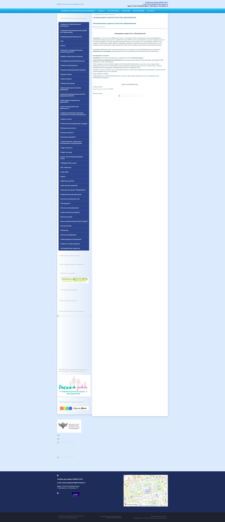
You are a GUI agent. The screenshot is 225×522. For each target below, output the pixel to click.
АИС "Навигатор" (66, 167)
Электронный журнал (68, 83)
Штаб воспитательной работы (70, 212)
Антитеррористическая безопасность (73, 61)
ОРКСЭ (63, 46)
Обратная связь (138, 11)
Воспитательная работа (68, 137)
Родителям (126, 11)
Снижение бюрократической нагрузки (73, 70)
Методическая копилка (68, 128)
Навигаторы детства (67, 181)
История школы (113, 11)
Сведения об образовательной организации (78, 11)
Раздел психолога (66, 148)
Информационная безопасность (71, 37)
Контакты (150, 11)
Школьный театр (66, 226)
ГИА (62, 41)
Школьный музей (66, 217)
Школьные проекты (67, 132)
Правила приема (66, 79)
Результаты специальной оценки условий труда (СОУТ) (71, 51)
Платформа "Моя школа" (69, 163)
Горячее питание (66, 74)
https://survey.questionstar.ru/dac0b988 (103, 89)
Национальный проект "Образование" (73, 190)
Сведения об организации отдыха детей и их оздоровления (73, 31)
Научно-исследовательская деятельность (69, 107)
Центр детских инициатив (69, 185)
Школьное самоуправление (70, 208)
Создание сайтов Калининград (113, 517)
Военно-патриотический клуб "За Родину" (74, 221)
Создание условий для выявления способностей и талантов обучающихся (73, 113)
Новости (101, 11)
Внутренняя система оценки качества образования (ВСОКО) (72, 95)
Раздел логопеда (66, 152)
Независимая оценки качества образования (70, 88)
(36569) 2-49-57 (163, 2)
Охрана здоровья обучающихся (71, 239)
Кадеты (63, 176)
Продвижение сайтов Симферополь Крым (110, 516)
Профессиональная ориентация (71, 194)
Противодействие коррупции (70, 248)
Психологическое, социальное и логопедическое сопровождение (71, 142)
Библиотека (64, 230)
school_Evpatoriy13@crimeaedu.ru (157, 4)
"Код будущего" (66, 203)
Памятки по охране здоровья (70, 244)
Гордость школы (66, 119)
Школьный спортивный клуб (70, 199)
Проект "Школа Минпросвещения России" (71, 157)
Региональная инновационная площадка (74, 123)
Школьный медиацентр (68, 235)
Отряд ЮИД (64, 172)
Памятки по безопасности (69, 65)
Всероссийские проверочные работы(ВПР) (70, 101)
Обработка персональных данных (72, 56)
